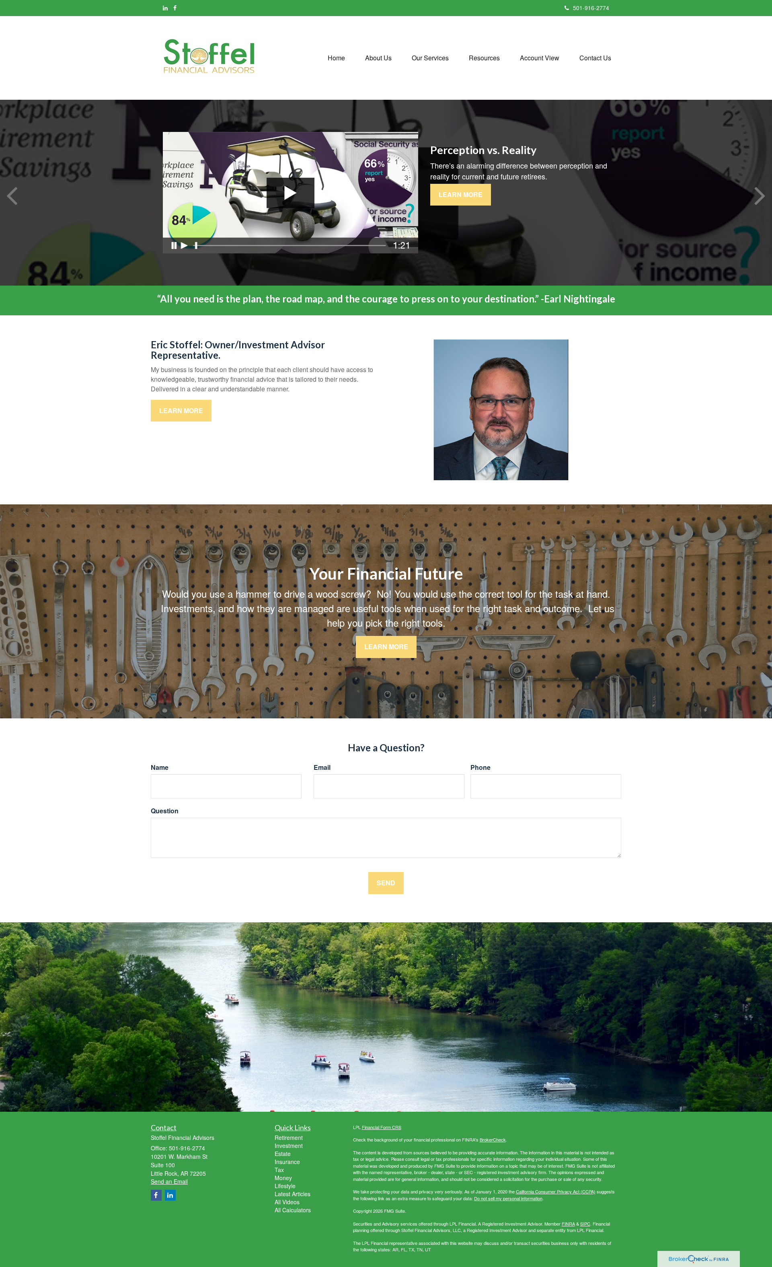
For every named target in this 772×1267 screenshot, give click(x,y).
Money (283, 1178)
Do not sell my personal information (508, 1198)
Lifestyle (285, 1186)
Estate (283, 1154)
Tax (279, 1170)
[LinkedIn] (165, 8)
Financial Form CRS (381, 1127)
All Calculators (293, 1210)
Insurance (287, 1162)
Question (165, 810)
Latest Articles (292, 1194)
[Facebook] (175, 8)
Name (159, 767)
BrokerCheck (493, 1139)
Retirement (289, 1137)
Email (322, 767)
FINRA (568, 1223)
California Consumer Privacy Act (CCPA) (555, 1191)
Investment (289, 1146)
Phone (480, 767)
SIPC (585, 1223)
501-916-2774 (591, 8)
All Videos (287, 1202)
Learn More (460, 194)
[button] (378, 58)
